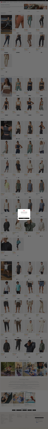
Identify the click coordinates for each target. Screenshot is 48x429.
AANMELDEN (24, 218)
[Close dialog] (29, 209)
